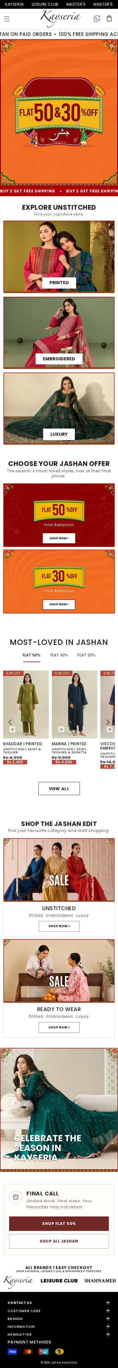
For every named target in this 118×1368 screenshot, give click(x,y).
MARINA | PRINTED (69, 744)
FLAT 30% (59, 655)
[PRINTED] (59, 257)
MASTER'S (103, 4)
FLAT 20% (86, 655)
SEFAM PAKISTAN (64, 1363)
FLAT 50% (32, 655)
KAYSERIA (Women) (14, 4)
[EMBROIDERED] (59, 333)
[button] (7, 19)
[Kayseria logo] (61, 19)
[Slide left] (10, 722)
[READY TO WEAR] (59, 988)
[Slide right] (108, 722)
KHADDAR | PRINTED (22, 744)
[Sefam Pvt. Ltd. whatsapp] (96, 19)
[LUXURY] (59, 409)
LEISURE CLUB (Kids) (45, 4)
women (76, 4)
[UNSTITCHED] (59, 887)
